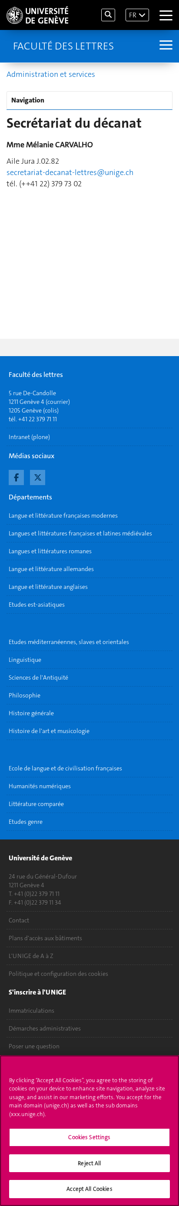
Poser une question (34, 1046)
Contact (19, 920)
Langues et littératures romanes (50, 551)
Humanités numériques (40, 786)
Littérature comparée (36, 804)
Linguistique (25, 660)
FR (132, 15)
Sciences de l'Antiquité (38, 677)
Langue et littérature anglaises (48, 587)
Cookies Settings (89, 1137)
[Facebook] (16, 476)
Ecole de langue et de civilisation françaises (65, 768)
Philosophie (24, 695)
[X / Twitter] (37, 476)
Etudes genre (26, 822)
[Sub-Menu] (164, 46)
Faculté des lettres (63, 46)
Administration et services (51, 74)
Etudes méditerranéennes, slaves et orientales (69, 642)
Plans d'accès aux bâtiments (45, 938)
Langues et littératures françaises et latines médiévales (80, 533)
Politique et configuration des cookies (58, 974)
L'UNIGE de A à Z (31, 956)
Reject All (89, 1163)
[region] (89, 1130)
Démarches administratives (45, 1028)
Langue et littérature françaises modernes (63, 515)
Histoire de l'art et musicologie (49, 731)
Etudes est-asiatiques (37, 604)
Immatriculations (31, 1010)
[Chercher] (108, 15)
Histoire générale (31, 713)
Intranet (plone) (29, 437)
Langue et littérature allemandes (51, 569)
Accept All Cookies (89, 1189)
